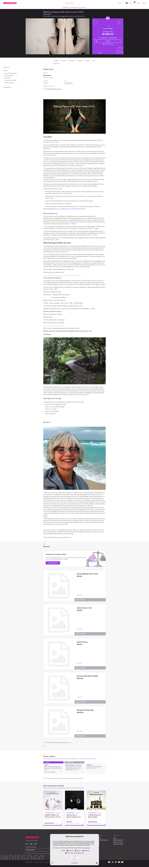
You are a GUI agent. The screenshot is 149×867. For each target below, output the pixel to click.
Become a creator (118, 842)
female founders (68, 83)
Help (81, 758)
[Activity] (134, 3)
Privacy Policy (29, 862)
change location (82, 7)
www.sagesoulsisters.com (64, 537)
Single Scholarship (9, 82)
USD (120, 3)
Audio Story (8, 78)
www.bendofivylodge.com (81, 394)
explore (81, 788)
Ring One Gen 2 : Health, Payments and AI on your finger (73, 817)
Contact (99, 838)
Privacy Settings (48, 862)
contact (51, 77)
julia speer (48, 14)
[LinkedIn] (35, 844)
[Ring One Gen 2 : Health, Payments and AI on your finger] (74, 800)
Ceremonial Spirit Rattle (11, 80)
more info (45, 77)
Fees (114, 838)
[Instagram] (33, 844)
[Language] (127, 3)
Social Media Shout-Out (11, 73)
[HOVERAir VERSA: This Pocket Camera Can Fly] (52, 800)
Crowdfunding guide (90, 758)
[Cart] (130, 3)
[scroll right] (104, 755)
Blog (98, 842)
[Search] (65, 3)
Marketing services (118, 840)
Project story (6, 67)
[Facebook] (26, 844)
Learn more (76, 769)
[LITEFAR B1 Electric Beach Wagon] (96, 800)
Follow (108, 41)
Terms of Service (38, 862)
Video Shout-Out (9, 75)
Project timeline (7, 87)
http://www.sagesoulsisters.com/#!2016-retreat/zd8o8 (70, 209)
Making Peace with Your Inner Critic (63, 11)
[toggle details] (62, 825)
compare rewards (52, 562)
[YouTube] (31, 844)
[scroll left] (102, 755)
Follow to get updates (49, 772)
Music (45, 83)
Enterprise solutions (118, 844)
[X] (28, 844)
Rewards (5, 70)
